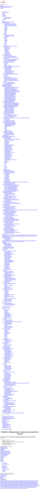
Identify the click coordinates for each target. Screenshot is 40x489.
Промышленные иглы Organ (10, 183)
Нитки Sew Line (7, 267)
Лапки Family (7, 52)
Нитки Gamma (7, 255)
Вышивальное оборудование (7, 85)
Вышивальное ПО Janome (9, 111)
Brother (6, 29)
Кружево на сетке (8, 367)
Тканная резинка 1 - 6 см (9, 390)
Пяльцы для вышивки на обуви (10, 115)
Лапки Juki (6, 50)
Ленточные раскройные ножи (10, 195)
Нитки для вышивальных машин (8, 121)
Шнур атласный (7, 376)
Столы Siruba (7, 177)
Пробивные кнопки (8, 323)
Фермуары (6, 338)
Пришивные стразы (8, 398)
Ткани (3, 305)
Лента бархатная (7, 349)
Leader (6, 45)
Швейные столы (5, 58)
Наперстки (6, 293)
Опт (3, 13)
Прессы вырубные (8, 200)
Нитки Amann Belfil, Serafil (9, 261)
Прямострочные (7, 138)
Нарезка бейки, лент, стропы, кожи (11, 159)
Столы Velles (7, 179)
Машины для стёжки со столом (10, 77)
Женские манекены (8, 244)
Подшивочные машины (9, 149)
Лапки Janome (7, 51)
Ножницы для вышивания (9, 272)
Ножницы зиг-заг (8, 273)
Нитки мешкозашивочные (9, 253)
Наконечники (7, 331)
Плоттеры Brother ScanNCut (9, 82)
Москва (1, 5)
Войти (1, 7)
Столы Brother (7, 174)
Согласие (6, 474)
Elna (5, 31)
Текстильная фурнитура (6, 347)
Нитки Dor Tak (7, 263)
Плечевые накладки (6, 345)
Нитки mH (6, 265)
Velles (6, 168)
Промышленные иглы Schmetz (10, 182)
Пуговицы (4, 318)
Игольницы (7, 292)
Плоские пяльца (7, 119)
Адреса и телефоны (9, 6)
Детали (6, 75)
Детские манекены (8, 246)
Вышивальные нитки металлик (10, 124)
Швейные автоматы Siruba (9, 171)
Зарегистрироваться (6, 7)
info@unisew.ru (3, 6)
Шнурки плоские (8, 377)
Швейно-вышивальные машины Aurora (12, 102)
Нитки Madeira (7, 264)
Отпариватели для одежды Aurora (11, 211)
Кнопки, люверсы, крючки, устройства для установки (12, 321)
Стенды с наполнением (9, 260)
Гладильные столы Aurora (9, 217)
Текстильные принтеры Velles (19, 412)
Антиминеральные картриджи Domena (11, 219)
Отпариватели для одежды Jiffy (10, 212)
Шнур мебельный (8, 374)
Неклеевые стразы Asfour (9, 403)
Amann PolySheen (8, 126)
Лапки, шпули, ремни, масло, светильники (10, 184)
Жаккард (6, 343)
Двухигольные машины (9, 140)
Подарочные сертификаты (7, 84)
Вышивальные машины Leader (10, 98)
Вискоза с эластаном (8, 344)
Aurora (6, 26)
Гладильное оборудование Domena (8, 218)
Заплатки (6, 291)
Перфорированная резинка (9, 394)
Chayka (6, 30)
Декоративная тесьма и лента (7, 348)
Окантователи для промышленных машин (12, 185)
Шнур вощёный (7, 373)
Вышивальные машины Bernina (10, 93)
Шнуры (3, 370)
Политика (2, 474)
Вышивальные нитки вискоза (10, 123)
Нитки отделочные (8, 251)
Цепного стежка (7, 153)
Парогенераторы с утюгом (21, 209)
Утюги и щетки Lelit (8, 226)
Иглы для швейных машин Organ (10, 56)
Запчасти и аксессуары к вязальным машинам (15, 241)
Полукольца (7, 333)
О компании (4, 465)
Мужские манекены (8, 245)
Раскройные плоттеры (6, 410)
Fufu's (6, 128)
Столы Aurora (7, 173)
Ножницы (4, 270)
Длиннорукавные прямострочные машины (12, 139)
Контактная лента (8, 359)
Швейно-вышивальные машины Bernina (12, 103)
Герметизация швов (8, 155)
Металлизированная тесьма (9, 353)
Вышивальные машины (6, 86)
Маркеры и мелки (8, 287)
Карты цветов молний (8, 315)
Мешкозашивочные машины (10, 144)
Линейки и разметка (6, 282)
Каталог (1, 8)
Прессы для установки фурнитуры (11, 198)
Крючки (6, 325)
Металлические (7, 309)
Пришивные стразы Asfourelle (10, 404)
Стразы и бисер (5, 425)
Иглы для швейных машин (7, 55)
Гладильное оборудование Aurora (8, 213)
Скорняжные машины (8, 145)
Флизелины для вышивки (9, 134)
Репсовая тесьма (7, 354)
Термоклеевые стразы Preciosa (10, 406)
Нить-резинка (7, 258)
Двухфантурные (7, 239)
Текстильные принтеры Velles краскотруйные (13, 203)
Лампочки (6, 62)
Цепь (5, 337)
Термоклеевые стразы (8, 397)
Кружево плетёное (8, 366)
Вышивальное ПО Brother (9, 110)
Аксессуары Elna (8, 69)
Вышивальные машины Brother (10, 94)
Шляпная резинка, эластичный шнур (11, 391)
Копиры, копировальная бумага (10, 283)
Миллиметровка (7, 288)
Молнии (3, 308)
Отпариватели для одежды (10, 210)
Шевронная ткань (5, 135)
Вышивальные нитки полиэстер (10, 122)
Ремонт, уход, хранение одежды (10, 298)
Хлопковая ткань (8, 306)
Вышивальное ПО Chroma (9, 107)
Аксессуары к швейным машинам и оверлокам (10, 66)
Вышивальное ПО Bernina (9, 109)
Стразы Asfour (5, 401)
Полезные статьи (8, 18)
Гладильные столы (13, 209)
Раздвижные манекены (6, 243)
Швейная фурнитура (6, 307)
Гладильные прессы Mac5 (9, 233)
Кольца (6, 330)
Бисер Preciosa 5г (8, 409)
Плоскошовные (7, 141)
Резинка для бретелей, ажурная (10, 382)
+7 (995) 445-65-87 (3, 4)
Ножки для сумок (8, 332)
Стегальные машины (8, 157)
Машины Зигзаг (7, 147)
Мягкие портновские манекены (8, 247)
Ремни (6, 64)
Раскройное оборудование (7, 192)
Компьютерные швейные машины (11, 25)
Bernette (6, 28)
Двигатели (6, 74)
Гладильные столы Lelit (9, 227)
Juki (5, 44)
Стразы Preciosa (5, 405)
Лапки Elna (7, 49)
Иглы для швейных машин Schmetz (11, 57)
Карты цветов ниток (8, 269)
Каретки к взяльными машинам (17, 240)
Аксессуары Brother (8, 68)
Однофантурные (7, 238)
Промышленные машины (7, 137)
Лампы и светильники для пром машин (12, 190)
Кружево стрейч (7, 365)
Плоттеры (4, 81)
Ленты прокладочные (8, 341)
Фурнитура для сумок (6, 328)
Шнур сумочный (8, 375)
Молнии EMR (7, 314)
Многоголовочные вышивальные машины (12, 91)
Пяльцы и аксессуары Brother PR (8, 113)
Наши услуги (4, 466)
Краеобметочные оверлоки (9, 35)
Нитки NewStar (7, 266)
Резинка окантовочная (9, 385)
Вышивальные (7, 156)
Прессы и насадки (8, 324)
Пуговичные (7, 142)
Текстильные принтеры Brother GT (11, 202)
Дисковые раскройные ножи (10, 193)
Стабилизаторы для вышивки (7, 131)
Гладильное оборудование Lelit (7, 224)
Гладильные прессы (6, 209)
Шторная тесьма (7, 380)
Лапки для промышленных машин (11, 186)
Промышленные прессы (6, 197)
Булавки (6, 289)
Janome (6, 32)
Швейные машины (5, 22)
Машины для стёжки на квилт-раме (11, 78)
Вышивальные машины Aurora (10, 92)
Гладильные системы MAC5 (10, 231)
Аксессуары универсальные (10, 71)
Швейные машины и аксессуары (8, 21)
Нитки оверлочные (8, 256)
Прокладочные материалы (7, 339)
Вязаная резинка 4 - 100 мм (9, 389)
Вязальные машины (6, 236)
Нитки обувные (7, 252)
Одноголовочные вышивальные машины (12, 90)
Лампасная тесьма (8, 352)
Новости (4, 470)
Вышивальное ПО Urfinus (9, 108)
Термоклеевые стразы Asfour (10, 402)
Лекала (6, 286)
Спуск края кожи (8, 150)
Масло (6, 63)
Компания (4, 15)
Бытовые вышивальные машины (10, 89)
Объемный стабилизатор (9, 132)
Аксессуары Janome (8, 70)
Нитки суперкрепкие (8, 254)
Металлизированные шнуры (10, 371)
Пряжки (6, 334)
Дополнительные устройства (10, 120)
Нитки (3, 249)
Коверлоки (6, 36)
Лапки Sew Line (7, 53)
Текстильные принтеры (6, 201)
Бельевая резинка (8, 388)
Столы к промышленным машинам (8, 172)
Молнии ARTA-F (8, 313)
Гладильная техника (6, 204)
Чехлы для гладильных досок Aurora (11, 215)
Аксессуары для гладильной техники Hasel (12, 223)
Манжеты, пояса (7, 393)
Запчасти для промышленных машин (9, 191)
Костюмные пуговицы (9, 320)
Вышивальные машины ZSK (10, 87)
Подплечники (7, 346)
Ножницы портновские (9, 271)
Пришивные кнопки (8, 322)
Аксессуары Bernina (8, 67)
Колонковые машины (8, 148)
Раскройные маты (8, 276)
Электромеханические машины (10, 23)
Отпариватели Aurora (8, 216)
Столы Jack (7, 178)
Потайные (6, 312)
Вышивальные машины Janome (10, 96)
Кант (5, 363)
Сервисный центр (8, 17)
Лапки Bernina (7, 47)
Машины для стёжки (6, 76)
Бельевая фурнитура (6, 381)
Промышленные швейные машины (8, 136)
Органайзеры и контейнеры (9, 304)
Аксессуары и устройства (9, 116)
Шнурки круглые (8, 378)
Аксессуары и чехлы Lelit (9, 228)
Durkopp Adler (7, 161)
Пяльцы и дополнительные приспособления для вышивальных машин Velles (16, 117)
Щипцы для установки (9, 327)
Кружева (4, 364)
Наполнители (7, 281)
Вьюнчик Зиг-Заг (8, 350)
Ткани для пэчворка (8, 280)
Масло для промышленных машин (11, 189)
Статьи (3, 468)
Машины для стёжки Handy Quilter (11, 79)
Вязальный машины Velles (7, 240)
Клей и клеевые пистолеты (7, 300)
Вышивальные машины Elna (10, 95)
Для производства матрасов (9, 152)
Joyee (5, 165)
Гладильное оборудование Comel (8, 207)
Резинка (3, 386)
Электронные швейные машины (10, 24)
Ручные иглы (7, 295)
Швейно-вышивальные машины (8, 101)
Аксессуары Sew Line (8, 72)
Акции (3, 14)
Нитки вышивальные (8, 257)
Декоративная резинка (9, 387)
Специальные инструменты (9, 296)
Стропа (6, 336)
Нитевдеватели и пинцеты (9, 294)
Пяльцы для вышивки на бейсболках (11, 114)
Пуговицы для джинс (8, 319)
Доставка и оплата (5, 12)
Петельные (6, 143)
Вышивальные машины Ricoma (10, 99)
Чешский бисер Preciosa (6, 407)
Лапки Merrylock (8, 54)
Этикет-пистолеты (8, 299)
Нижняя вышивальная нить (9, 125)
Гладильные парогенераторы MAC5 (11, 230)
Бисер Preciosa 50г (8, 408)
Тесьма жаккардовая (8, 351)
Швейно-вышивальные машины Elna (11, 105)
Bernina (6, 27)
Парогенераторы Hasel (9, 222)
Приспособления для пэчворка (10, 279)
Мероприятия (4, 467)
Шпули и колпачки (8, 65)
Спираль (6, 310)
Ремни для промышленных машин (11, 188)
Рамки (6, 335)
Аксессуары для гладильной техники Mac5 (12, 232)
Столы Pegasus (7, 176)
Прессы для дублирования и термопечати (12, 199)
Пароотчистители (29, 209)
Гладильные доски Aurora (9, 214)
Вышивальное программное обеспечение (9, 106)
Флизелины (7, 340)
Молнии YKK (7, 316)
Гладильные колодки (6, 205)
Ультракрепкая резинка (9, 395)
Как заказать (4, 11)
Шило (6, 297)
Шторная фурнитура (6, 379)
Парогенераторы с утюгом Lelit (10, 225)
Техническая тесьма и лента (7, 357)
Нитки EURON (7, 259)
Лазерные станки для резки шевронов (11, 88)
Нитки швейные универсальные (10, 250)
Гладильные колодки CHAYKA (10, 206)
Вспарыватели (7, 290)
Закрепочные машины (8, 146)
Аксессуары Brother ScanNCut (10, 83)
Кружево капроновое (8, 368)
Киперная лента (7, 358)
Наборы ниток (7, 268)
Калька (6, 284)
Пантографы (7, 118)
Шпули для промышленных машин (11, 187)
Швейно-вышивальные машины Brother (12, 104)
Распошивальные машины (9, 34)
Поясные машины (8, 151)
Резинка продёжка (8, 392)
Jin (5, 164)
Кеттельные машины (27, 240)
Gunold (6, 129)
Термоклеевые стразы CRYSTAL (10, 400)
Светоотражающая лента (9, 355)
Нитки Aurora (7, 262)
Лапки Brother (7, 48)
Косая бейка (7, 360)
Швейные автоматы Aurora (9, 170)
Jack (5, 163)
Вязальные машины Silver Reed (8, 237)
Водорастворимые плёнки (9, 133)
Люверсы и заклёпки (8, 326)
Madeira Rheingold (8, 130)
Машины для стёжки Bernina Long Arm (11, 80)
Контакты (4, 19)
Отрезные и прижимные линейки (11, 196)
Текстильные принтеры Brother (8, 412)
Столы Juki (6, 175)
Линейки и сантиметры (9, 285)
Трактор (6, 311)
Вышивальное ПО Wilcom (9, 112)
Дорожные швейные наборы (10, 303)
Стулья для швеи (8, 180)
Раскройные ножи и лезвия (9, 277)
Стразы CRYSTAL (5, 399)
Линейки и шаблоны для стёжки (10, 278)
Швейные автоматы (6, 169)
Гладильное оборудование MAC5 (8, 229)
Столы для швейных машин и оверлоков (12, 59)
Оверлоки (4, 234)
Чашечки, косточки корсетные (10, 384)
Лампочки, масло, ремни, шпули (8, 61)
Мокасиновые (7, 158)
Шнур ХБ (6, 372)
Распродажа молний (8, 317)
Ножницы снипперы (8, 274)
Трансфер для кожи (8, 362)
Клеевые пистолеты (8, 301)
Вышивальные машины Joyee (10, 97)
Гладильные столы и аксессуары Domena (12, 220)
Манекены (4, 242)
